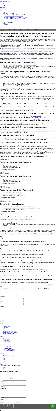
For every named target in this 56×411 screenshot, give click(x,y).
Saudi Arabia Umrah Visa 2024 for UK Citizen (15, 18)
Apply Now (2, 7)
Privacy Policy (8, 348)
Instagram (8, 341)
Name (1, 381)
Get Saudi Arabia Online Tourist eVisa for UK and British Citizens (19, 14)
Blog (4, 328)
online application (37, 116)
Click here (2, 402)
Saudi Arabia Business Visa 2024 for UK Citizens (16, 17)
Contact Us (5, 24)
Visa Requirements (7, 326)
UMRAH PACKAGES (8, 21)
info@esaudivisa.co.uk (5, 1)
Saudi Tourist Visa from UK (20, 53)
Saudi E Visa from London (11, 51)
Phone (1, 386)
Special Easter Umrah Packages (9, 331)
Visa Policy (5, 327)
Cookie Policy (8, 346)
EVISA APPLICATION (8, 22)
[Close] (0, 374)
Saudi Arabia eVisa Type (8, 13)
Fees (4, 19)
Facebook (8, 339)
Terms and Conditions (10, 349)
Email (1, 383)
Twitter (7, 340)
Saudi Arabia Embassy (10, 350)
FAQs (4, 329)
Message (2, 397)
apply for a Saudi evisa (38, 149)
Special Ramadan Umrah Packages (10, 332)
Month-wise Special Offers (8, 333)
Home (4, 12)
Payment (4, 23)
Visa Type (2, 388)
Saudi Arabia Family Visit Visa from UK (14, 16)
